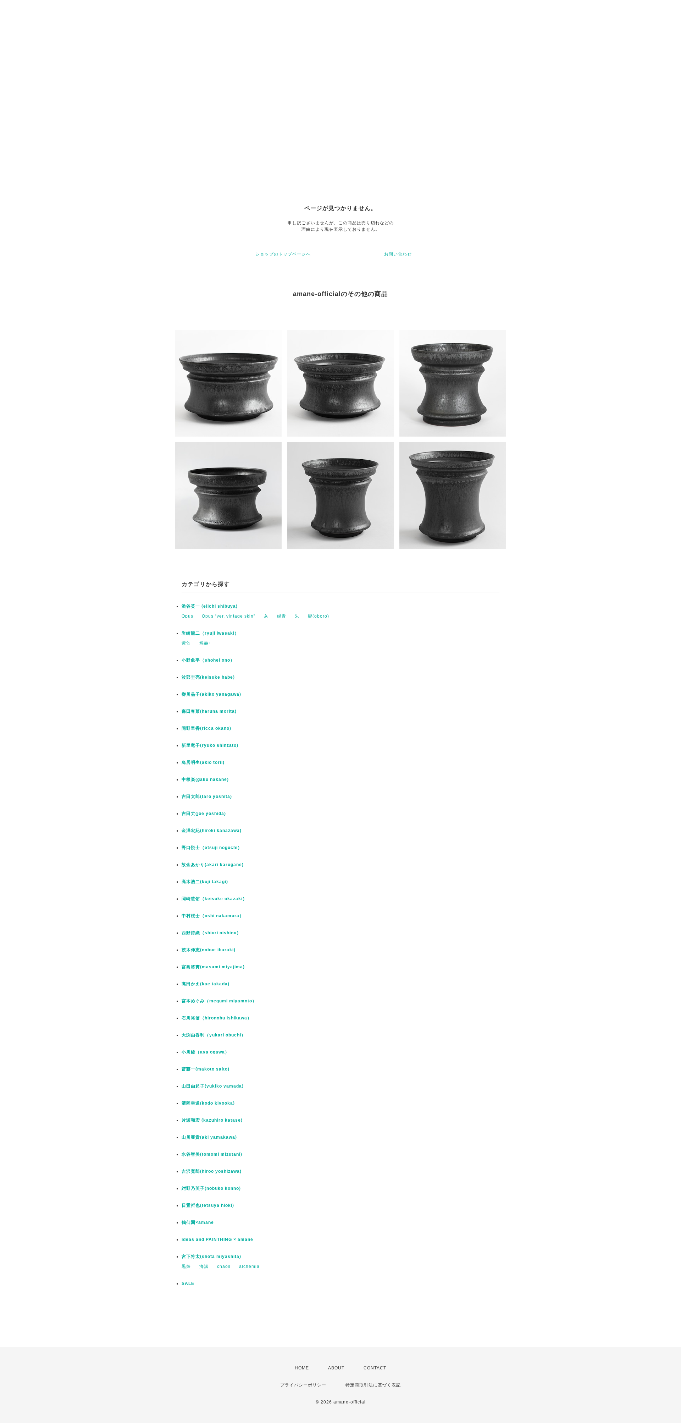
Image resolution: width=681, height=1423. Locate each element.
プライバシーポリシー (303, 1385)
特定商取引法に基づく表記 (373, 1385)
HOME (302, 1367)
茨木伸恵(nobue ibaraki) (209, 949)
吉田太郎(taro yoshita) (207, 796)
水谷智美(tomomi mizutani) (212, 1154)
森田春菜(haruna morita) (209, 711)
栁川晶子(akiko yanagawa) (211, 694)
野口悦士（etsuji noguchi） (212, 847)
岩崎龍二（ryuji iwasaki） (210, 633)
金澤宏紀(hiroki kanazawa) (212, 830)
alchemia (249, 1266)
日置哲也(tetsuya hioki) (208, 1205)
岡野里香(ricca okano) (206, 728)
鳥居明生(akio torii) (203, 762)
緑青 (281, 616)
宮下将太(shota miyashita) (211, 1256)
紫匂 (186, 643)
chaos (224, 1266)
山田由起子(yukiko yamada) (213, 1086)
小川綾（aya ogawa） (205, 1052)
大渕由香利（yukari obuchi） (214, 1035)
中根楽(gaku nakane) (205, 779)
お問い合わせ (398, 254)
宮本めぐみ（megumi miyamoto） (219, 1000)
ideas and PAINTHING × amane (217, 1239)
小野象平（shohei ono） (208, 660)
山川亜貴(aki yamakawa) (209, 1137)
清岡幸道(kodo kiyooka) (208, 1103)
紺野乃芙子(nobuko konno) (211, 1188)
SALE (188, 1283)
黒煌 (186, 1266)
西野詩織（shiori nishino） (211, 932)
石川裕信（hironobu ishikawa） (217, 1018)
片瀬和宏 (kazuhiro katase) (212, 1120)
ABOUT (336, 1367)
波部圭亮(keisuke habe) (208, 677)
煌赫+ (205, 643)
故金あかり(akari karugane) (213, 864)
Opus (187, 616)
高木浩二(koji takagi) (205, 881)
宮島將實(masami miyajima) (213, 966)
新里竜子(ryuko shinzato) (210, 745)
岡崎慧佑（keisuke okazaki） (214, 898)
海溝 (204, 1266)
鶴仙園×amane (198, 1222)
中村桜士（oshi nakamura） (213, 915)
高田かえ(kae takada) (205, 983)
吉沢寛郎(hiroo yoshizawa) (212, 1171)
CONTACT (375, 1367)
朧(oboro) (318, 616)
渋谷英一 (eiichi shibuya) (210, 606)
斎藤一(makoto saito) (205, 1069)
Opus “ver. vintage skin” (228, 616)
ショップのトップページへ (283, 254)
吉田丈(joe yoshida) (204, 813)
